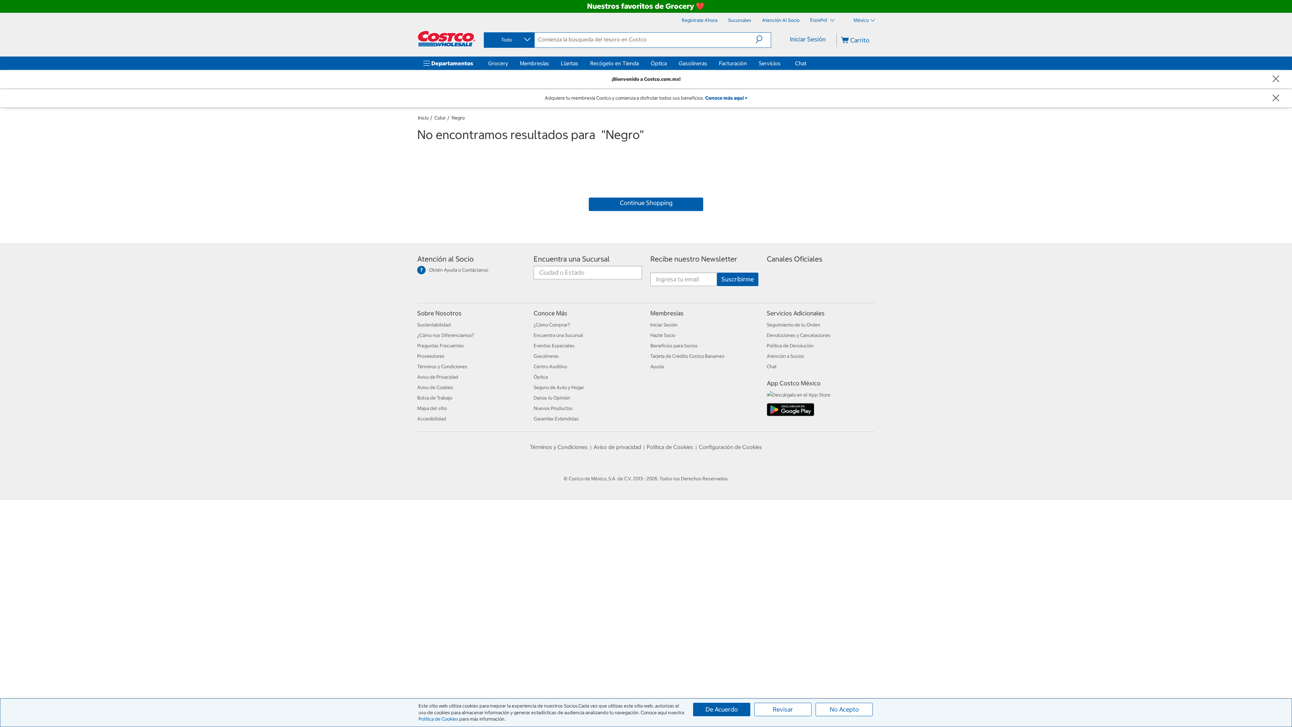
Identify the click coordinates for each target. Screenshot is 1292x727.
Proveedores (430, 356)
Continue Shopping (646, 203)
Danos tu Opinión (552, 398)
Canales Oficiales (794, 259)
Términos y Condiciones (442, 367)
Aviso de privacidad (617, 447)
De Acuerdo (722, 709)
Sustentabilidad (434, 325)
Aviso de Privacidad (437, 377)
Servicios (770, 63)
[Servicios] (782, 63)
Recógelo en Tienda (614, 63)
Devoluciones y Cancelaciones (799, 335)
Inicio (423, 118)
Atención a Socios (785, 356)
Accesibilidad (431, 419)
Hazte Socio (662, 335)
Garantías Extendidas (556, 419)
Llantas (569, 63)
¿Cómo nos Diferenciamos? (445, 335)
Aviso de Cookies (435, 387)
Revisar (783, 709)
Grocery (498, 63)
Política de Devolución (790, 346)
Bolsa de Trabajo (434, 398)
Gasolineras (693, 63)
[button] (763, 39)
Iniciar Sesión (808, 39)
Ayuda (657, 367)
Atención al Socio (445, 259)
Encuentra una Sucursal (572, 259)
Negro (458, 118)
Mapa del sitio (432, 408)
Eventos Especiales (554, 346)
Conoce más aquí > (726, 98)
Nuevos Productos (553, 408)
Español (819, 20)
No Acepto (844, 709)
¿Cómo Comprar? (552, 325)
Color (440, 118)
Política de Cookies (438, 719)
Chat (800, 63)
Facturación (733, 63)
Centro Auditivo (550, 367)
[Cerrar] (1275, 79)
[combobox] (508, 39)
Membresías (534, 63)
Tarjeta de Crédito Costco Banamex (687, 356)
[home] (446, 38)
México (861, 20)
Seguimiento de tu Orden (793, 325)
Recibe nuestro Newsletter (693, 259)
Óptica (659, 63)
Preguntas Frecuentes (440, 346)
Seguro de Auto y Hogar (559, 387)
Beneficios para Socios (674, 346)
